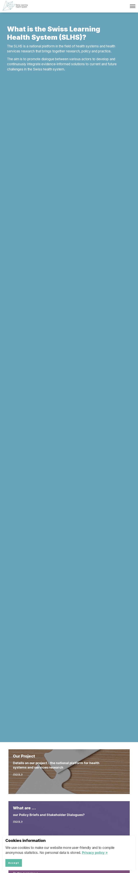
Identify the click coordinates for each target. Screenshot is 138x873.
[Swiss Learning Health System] (16, 6)
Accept (13, 862)
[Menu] (132, 6)
